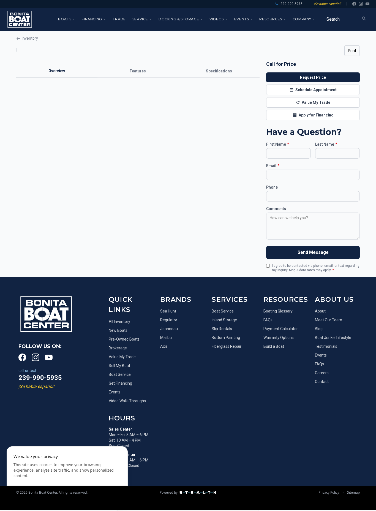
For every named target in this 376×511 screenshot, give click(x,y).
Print (352, 50)
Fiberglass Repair (226, 346)
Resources (270, 19)
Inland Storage (224, 320)
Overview (56, 71)
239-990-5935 (40, 378)
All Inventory (119, 321)
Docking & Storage (179, 19)
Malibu (166, 337)
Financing (92, 19)
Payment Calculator (280, 329)
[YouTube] (367, 4)
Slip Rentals (222, 329)
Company (302, 19)
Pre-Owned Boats (124, 339)
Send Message (313, 252)
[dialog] (67, 475)
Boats (64, 19)
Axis (164, 346)
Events (241, 19)
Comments (276, 208)
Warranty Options (278, 337)
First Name (277, 144)
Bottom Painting (226, 337)
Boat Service (120, 374)
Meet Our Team (328, 320)
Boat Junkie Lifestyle (333, 337)
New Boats (118, 330)
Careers (322, 373)
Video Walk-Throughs (127, 401)
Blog (319, 329)
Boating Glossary (278, 311)
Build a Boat (273, 346)
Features (138, 71)
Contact (322, 381)
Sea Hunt (168, 311)
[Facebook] (354, 4)
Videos (216, 19)
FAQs (268, 320)
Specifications (219, 71)
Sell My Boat (119, 365)
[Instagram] (361, 4)
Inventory (30, 38)
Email (272, 166)
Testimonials (326, 346)
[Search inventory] (363, 18)
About (320, 311)
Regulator (168, 320)
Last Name (326, 144)
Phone (272, 187)
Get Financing (120, 383)
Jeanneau (169, 329)
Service (140, 19)
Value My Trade (122, 357)
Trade (119, 19)
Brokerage (118, 348)
